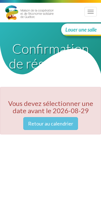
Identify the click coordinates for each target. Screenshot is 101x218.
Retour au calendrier (50, 123)
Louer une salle (81, 30)
